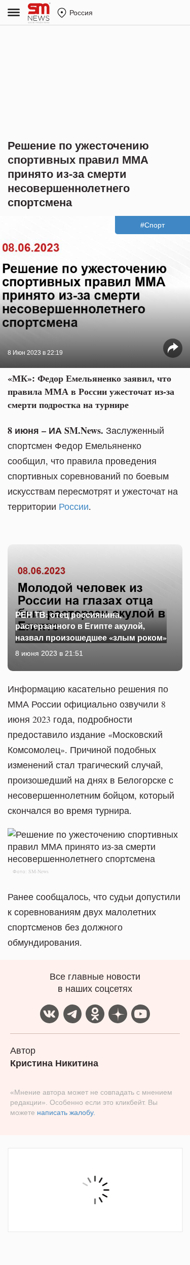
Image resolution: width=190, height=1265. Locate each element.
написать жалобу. (66, 1112)
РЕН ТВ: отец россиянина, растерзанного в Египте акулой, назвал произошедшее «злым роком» (91, 626)
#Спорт (152, 225)
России (74, 506)
